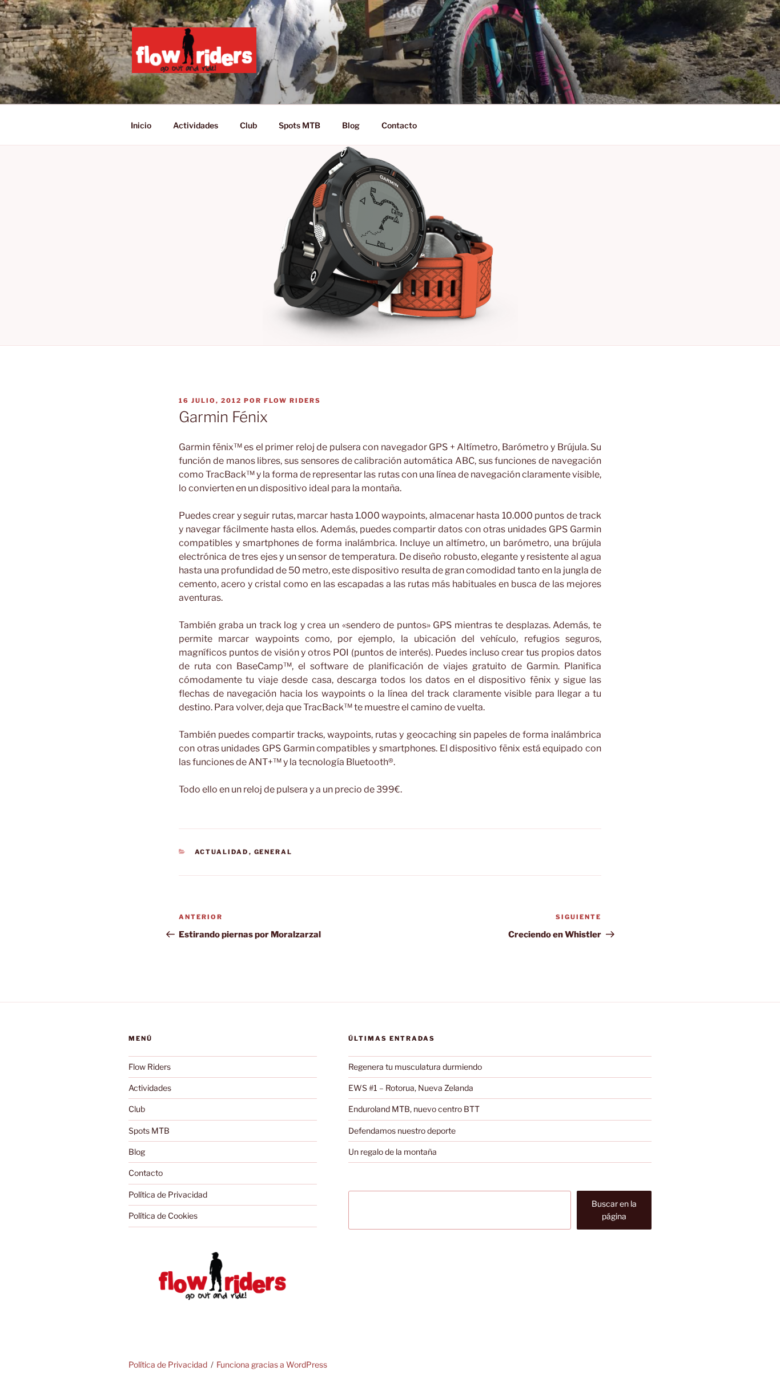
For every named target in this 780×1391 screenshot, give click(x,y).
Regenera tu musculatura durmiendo (415, 1066)
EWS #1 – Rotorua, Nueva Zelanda (410, 1088)
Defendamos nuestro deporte (402, 1130)
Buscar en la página (614, 1210)
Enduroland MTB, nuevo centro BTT (414, 1109)
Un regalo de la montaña (392, 1152)
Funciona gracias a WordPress (271, 1364)
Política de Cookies (163, 1215)
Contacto (399, 125)
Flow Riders (292, 401)
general (273, 852)
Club (248, 125)
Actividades (195, 125)
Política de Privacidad (167, 1194)
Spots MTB (299, 125)
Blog (351, 125)
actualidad (222, 852)
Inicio (141, 125)
